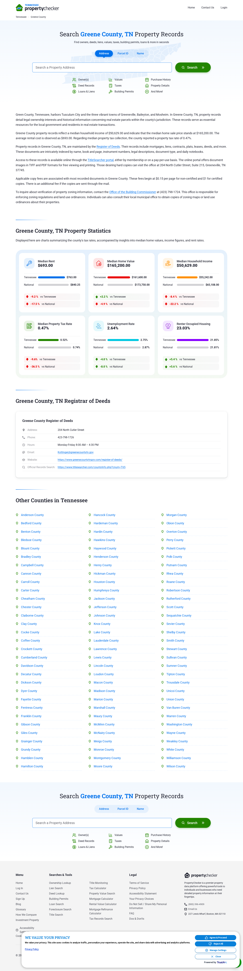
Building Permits (58, 898)
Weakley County (177, 741)
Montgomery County (107, 758)
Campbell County (32, 565)
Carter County (30, 590)
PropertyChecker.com (37, 7)
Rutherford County (178, 598)
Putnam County (176, 565)
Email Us (192, 909)
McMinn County (104, 724)
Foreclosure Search (60, 909)
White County (175, 749)
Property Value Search (102, 893)
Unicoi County (175, 691)
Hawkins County (104, 540)
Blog (18, 904)
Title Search (56, 914)
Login (224, 7)
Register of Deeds (108, 146)
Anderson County (32, 515)
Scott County (174, 607)
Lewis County (103, 657)
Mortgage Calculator (101, 898)
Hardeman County (106, 523)
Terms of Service (139, 883)
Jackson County (104, 598)
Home (191, 7)
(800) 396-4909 (196, 904)
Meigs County (103, 741)
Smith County (175, 640)
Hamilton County (32, 766)
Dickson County (31, 682)
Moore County (103, 766)
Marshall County (104, 707)
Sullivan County (176, 657)
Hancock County (104, 515)
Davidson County (32, 665)
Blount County (30, 548)
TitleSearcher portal (101, 160)
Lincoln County (103, 665)
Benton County (30, 531)
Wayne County (176, 733)
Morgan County (176, 515)
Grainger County (31, 741)
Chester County (31, 607)
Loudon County (104, 674)
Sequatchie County (178, 615)
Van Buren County (178, 707)
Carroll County (30, 582)
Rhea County (174, 573)
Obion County (175, 523)
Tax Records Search (100, 918)
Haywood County (105, 548)
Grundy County (30, 749)
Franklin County (31, 716)
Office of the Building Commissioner (132, 192)
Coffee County (30, 640)
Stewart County (176, 649)
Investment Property (27, 920)
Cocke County (30, 632)
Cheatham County (33, 598)
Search (192, 67)
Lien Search (56, 888)
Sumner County (176, 665)
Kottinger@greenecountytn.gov (76, 452)
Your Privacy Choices (141, 898)
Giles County (29, 733)
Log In (19, 888)
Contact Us (207, 7)
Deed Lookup (56, 893)
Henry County (103, 565)
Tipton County (175, 674)
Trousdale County (178, 682)
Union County (175, 699)
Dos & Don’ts (136, 918)
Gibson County (30, 724)
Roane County (175, 582)
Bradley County (31, 556)
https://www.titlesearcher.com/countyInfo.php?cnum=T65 (91, 467)
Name (140, 53)
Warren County (176, 716)
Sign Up (20, 898)
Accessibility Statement (143, 893)
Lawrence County (105, 649)
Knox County (102, 624)
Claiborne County (32, 615)
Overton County (176, 531)
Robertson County (178, 590)
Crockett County (31, 649)
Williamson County (178, 758)
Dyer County (29, 691)
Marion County (103, 699)
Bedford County (31, 523)
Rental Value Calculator (103, 904)
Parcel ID (123, 53)
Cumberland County (34, 657)
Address (104, 53)
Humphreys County (106, 590)
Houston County (104, 582)
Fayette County (31, 699)
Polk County (174, 556)
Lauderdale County (106, 640)
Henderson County (106, 556)
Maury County (103, 716)
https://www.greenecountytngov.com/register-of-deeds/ (90, 459)
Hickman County (105, 573)
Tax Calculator (97, 888)
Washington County (179, 724)
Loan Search (56, 904)
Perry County (174, 540)
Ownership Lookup (60, 883)
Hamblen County (32, 758)
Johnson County (104, 615)
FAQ (131, 913)
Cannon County (31, 573)
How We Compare (26, 914)
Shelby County (175, 632)
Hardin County (103, 531)
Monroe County (104, 749)
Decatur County (31, 674)
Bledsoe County (31, 540)
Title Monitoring (98, 883)
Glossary (21, 909)
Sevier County (175, 624)
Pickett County (176, 548)
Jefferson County (105, 607)
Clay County (29, 624)
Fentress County (32, 707)
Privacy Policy (137, 888)
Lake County (102, 632)
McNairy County (104, 733)
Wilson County (175, 766)
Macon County (103, 682)
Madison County (104, 691)
